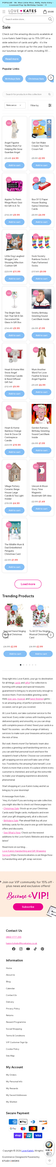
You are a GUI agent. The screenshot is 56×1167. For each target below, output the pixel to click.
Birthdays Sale (12, 78)
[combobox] (28, 19)
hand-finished (37, 698)
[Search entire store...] (50, 19)
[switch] (49, 1153)
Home (9, 968)
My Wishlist (11, 1101)
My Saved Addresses (16, 1095)
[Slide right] (51, 78)
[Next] (50, 635)
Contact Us (11, 995)
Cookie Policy (12, 1049)
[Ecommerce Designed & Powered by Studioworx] (10, 1161)
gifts (27, 682)
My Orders (11, 1074)
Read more (12, 58)
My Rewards (12, 1088)
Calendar (10, 988)
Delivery (10, 1002)
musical (21, 698)
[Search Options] (50, 94)
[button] (4, 11)
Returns (9, 1015)
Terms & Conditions (15, 1035)
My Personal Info (14, 1081)
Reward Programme (16, 1022)
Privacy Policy (13, 1008)
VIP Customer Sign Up (17, 1042)
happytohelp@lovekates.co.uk (21, 943)
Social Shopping (14, 1029)
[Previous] (5, 635)
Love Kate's (28, 1150)
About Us (10, 975)
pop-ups (12, 698)
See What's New (12, 832)
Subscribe (28, 906)
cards (17, 682)
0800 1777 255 (13, 937)
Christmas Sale (36, 78)
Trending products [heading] (18, 596)
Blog (8, 981)
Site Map (10, 1055)
